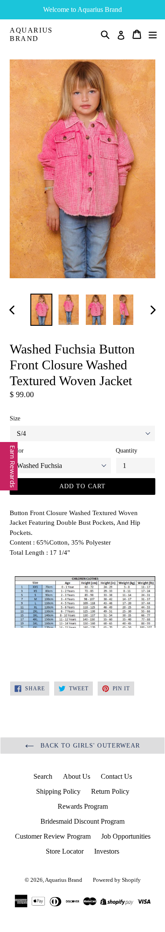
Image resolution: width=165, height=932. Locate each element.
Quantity (126, 450)
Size (15, 418)
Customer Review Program (53, 836)
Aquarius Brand (31, 34)
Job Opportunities (125, 836)
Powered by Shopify (117, 880)
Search (42, 776)
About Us (76, 776)
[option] (41, 309)
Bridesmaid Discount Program (82, 821)
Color (17, 450)
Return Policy (110, 791)
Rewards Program (83, 806)
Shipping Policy (58, 791)
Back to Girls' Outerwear (89, 745)
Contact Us (116, 776)
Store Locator (65, 851)
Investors (106, 851)
